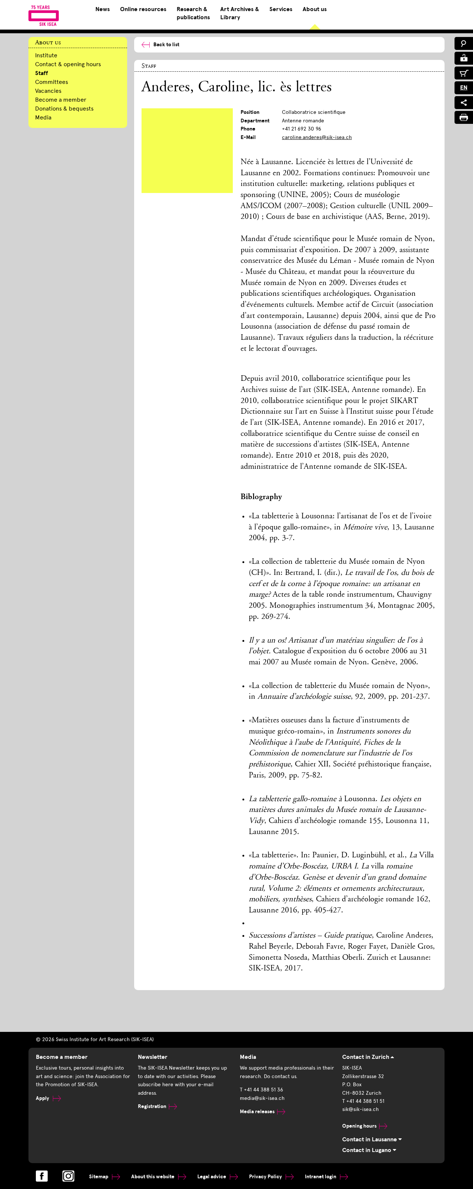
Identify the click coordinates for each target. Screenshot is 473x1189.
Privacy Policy (266, 1176)
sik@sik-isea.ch (360, 1109)
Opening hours (359, 1126)
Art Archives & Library (239, 13)
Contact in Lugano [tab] (367, 1150)
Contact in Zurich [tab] (366, 1057)
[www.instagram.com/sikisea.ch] (68, 1176)
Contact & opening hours (68, 64)
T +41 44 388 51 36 (261, 1090)
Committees (51, 81)
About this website (153, 1176)
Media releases (257, 1111)
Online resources (143, 9)
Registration (152, 1106)
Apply (43, 1098)
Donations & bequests (64, 108)
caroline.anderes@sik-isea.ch (317, 137)
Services (280, 9)
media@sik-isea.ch (262, 1098)
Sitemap (99, 1176)
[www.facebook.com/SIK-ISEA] (42, 1176)
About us (315, 9)
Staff (41, 73)
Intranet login (321, 1176)
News (102, 9)
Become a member (60, 99)
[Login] (464, 58)
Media (43, 117)
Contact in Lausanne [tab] (370, 1139)
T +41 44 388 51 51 (363, 1101)
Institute (46, 55)
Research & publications (193, 13)
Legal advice (212, 1176)
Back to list (166, 44)
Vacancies (48, 90)
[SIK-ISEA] (43, 15)
